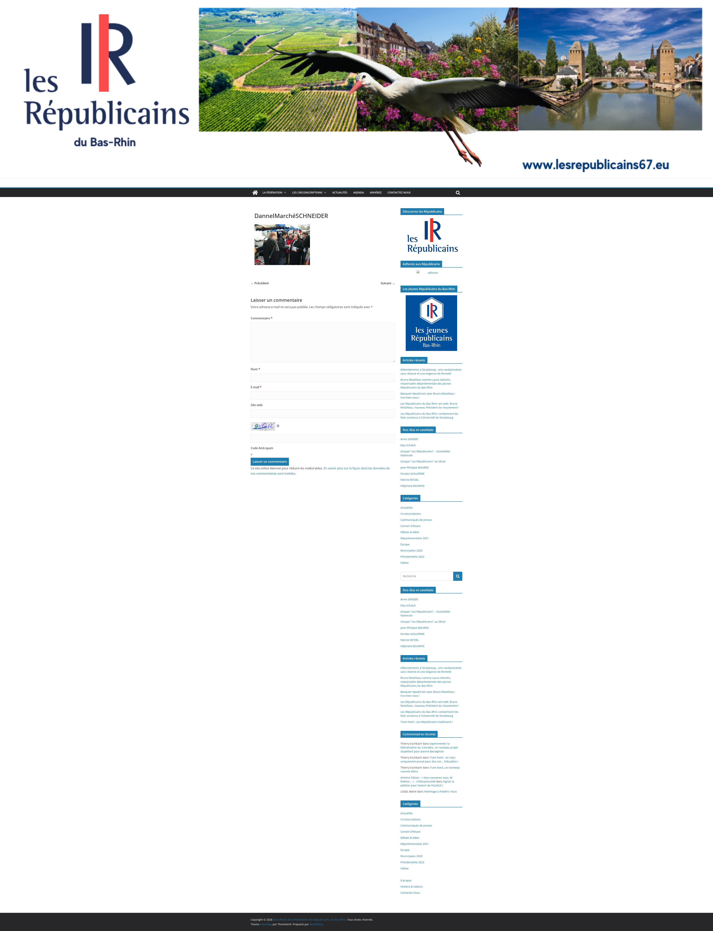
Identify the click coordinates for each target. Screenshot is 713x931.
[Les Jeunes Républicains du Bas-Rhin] (431, 323)
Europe (405, 544)
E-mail (256, 387)
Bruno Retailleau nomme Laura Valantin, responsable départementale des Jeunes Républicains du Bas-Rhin (426, 383)
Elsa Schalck (408, 445)
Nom (255, 369)
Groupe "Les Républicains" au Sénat (423, 461)
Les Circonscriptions (307, 192)
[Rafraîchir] (278, 425)
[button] (284, 192)
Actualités (339, 192)
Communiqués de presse (416, 520)
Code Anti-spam (262, 448)
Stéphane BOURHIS (412, 486)
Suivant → (388, 283)
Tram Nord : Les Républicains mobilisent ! (427, 722)
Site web (257, 405)
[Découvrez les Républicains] (431, 236)
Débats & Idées (410, 532)
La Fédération (272, 192)
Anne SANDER (409, 439)
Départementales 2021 (415, 538)
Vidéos (405, 562)
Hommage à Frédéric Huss (440, 791)
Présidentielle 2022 (412, 556)
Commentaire (261, 318)
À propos (406, 880)
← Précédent (260, 283)
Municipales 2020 (411, 550)
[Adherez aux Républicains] (431, 275)
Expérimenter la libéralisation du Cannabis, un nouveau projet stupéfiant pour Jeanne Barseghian (429, 747)
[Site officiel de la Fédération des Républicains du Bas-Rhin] (356, 3)
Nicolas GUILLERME (412, 473)
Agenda (358, 192)
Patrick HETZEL (410, 479)
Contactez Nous (399, 192)
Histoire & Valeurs (412, 886)
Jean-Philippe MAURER (415, 467)
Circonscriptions (411, 513)
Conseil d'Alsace (411, 526)
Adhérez (376, 192)
